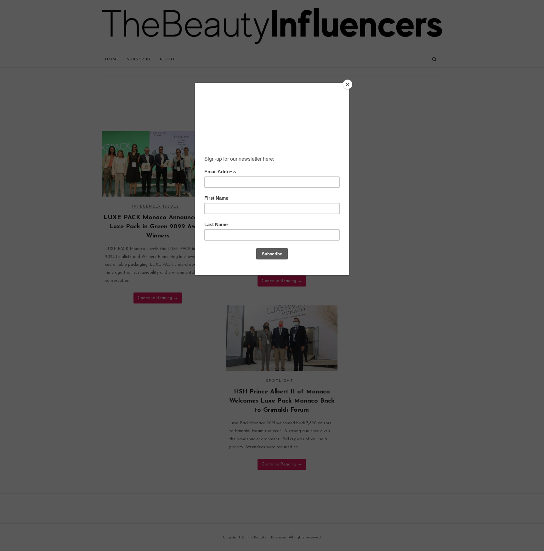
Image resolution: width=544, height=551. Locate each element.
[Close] (347, 84)
